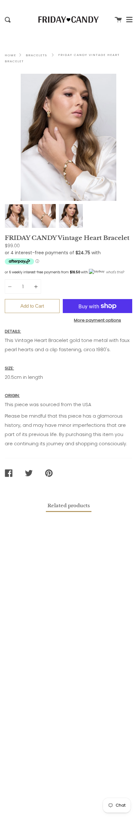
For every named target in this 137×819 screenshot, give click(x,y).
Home (10, 55)
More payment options (97, 320)
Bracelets (36, 55)
